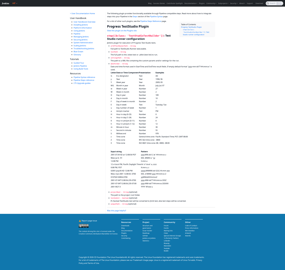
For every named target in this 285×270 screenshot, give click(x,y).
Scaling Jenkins (80, 45)
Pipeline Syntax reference (84, 77)
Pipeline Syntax (156, 16)
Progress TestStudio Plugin (191, 27)
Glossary (77, 54)
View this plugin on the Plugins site (122, 30)
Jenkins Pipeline (80, 66)
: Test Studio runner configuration (196, 32)
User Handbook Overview (84, 22)
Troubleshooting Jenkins (84, 48)
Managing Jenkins (81, 36)
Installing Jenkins (81, 25)
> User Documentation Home (82, 13)
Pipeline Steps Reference (150, 21)
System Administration (83, 42)
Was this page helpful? (116, 210)
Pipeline (77, 34)
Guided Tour (79, 63)
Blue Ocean (78, 51)
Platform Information (83, 28)
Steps (135, 16)
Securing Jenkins (81, 39)
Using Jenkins (79, 30)
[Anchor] (151, 26)
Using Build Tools (81, 69)
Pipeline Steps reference (84, 80)
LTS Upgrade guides (82, 83)
